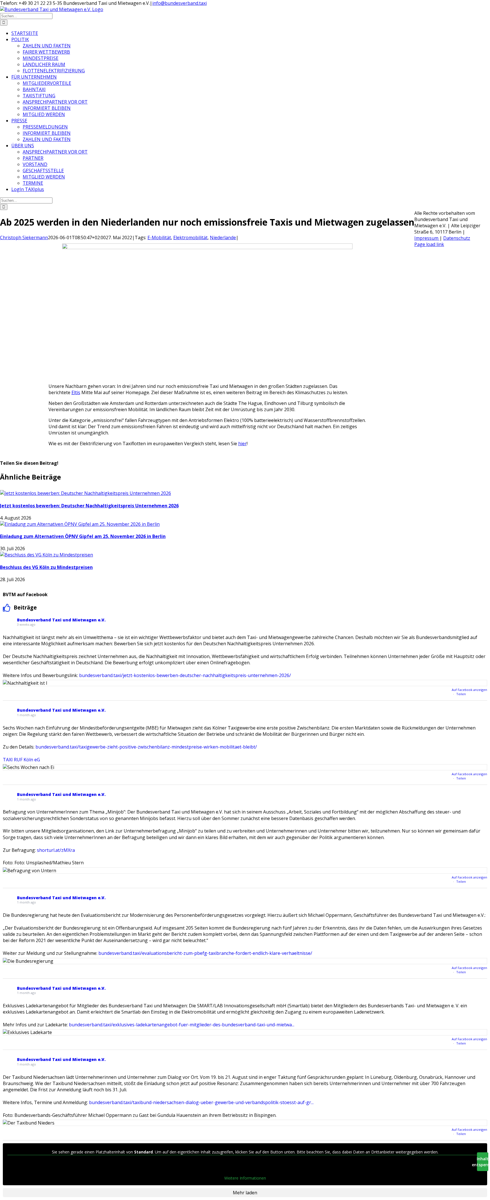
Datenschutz (456, 238)
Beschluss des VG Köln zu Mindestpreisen (46, 567)
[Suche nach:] (26, 15)
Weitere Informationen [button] (245, 1178)
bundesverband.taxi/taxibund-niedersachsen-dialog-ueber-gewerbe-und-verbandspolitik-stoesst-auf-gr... (201, 1102)
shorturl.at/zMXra (56, 850)
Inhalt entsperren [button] (482, 1161)
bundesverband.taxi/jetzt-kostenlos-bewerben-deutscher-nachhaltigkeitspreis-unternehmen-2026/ (185, 675)
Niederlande (223, 237)
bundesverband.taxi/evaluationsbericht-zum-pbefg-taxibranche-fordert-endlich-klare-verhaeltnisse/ (205, 953)
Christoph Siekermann (24, 237)
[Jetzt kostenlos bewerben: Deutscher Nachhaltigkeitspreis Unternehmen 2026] (85, 493)
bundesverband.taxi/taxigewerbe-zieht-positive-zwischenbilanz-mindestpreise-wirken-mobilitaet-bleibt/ (146, 747)
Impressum (427, 238)
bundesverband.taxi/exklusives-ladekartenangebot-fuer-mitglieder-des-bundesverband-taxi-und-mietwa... (181, 1025)
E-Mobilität (159, 237)
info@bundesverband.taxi (179, 3)
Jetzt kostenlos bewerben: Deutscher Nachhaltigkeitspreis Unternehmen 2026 (89, 506)
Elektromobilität (190, 237)
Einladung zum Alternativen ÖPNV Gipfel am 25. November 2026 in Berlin (83, 536)
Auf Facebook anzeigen (469, 690)
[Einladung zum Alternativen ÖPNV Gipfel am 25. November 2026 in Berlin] (80, 524)
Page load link (429, 244)
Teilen (461, 694)
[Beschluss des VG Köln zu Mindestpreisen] (46, 555)
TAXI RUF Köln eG (21, 759)
